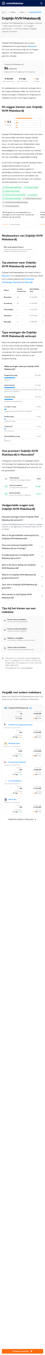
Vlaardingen (7, 282)
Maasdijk (29, 282)
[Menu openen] (41, 3)
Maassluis (32, 46)
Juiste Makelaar (27, 668)
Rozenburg (29, 279)
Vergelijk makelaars (20, 1351)
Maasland (17, 282)
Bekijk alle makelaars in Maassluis (21, 819)
